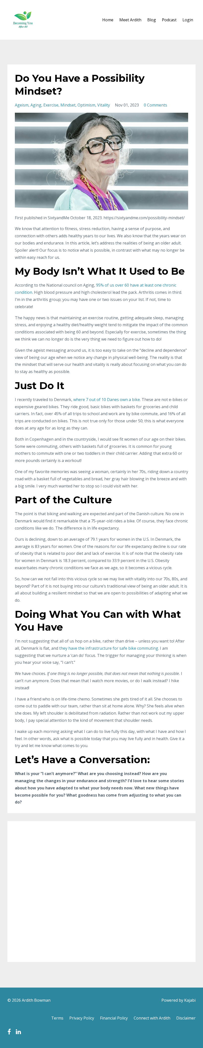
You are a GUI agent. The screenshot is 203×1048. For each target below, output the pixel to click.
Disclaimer (186, 1018)
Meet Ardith (130, 20)
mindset (68, 105)
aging (35, 105)
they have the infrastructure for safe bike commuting (108, 648)
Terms (57, 1018)
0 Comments (155, 105)
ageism (21, 105)
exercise (50, 105)
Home (107, 20)
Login (187, 20)
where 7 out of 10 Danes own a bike (106, 399)
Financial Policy (114, 1018)
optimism (86, 105)
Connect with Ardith (152, 1018)
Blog (151, 20)
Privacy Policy (81, 1018)
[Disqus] (101, 890)
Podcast (169, 20)
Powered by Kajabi (178, 1000)
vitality (103, 105)
